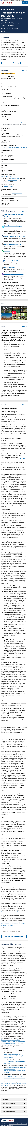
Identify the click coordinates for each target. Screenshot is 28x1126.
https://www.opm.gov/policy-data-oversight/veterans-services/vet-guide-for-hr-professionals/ (15, 1056)
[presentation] (14, 90)
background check (15, 178)
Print (4, 31)
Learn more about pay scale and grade (12, 122)
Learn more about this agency (11, 63)
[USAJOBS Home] (7, 2)
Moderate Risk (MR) (6, 176)
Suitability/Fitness (8, 186)
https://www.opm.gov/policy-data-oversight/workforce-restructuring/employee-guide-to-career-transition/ (13, 1041)
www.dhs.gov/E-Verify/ (19, 459)
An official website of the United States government (13, 0)
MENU (25, 2)
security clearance (12, 180)
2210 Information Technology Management (15, 147)
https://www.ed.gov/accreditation (10, 912)
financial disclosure (17, 193)
